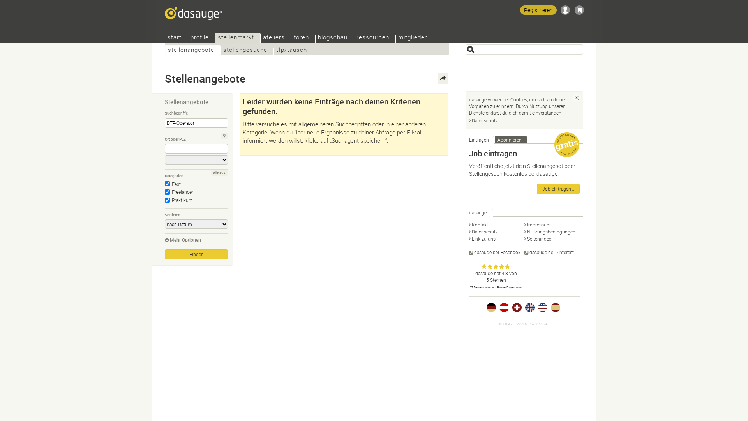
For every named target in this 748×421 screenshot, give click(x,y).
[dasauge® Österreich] (504, 307)
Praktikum (182, 200)
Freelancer (182, 192)
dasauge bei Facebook (497, 252)
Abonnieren (509, 139)
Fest (176, 184)
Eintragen (479, 139)
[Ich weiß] (576, 98)
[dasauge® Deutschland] (491, 307)
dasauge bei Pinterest (551, 252)
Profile (200, 38)
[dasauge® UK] (530, 307)
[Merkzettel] (579, 10)
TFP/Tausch (291, 50)
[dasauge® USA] (542, 307)
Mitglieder (412, 38)
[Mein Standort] (224, 136)
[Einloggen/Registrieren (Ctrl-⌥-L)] (565, 10)
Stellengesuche (245, 50)
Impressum (539, 224)
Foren (301, 38)
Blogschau (333, 38)
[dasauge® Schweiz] (517, 307)
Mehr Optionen (185, 240)
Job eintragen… (558, 189)
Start (175, 38)
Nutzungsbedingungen (551, 231)
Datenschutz (485, 120)
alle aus (219, 172)
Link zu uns (484, 238)
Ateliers (274, 38)
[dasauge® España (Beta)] (555, 307)
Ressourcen (372, 38)
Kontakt (480, 224)
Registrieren (538, 10)
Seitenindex (539, 238)
